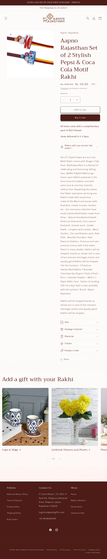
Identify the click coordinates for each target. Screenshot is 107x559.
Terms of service (79, 550)
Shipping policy (94, 550)
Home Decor (76, 507)
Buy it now (80, 117)
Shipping (64, 88)
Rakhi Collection (78, 500)
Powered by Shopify (36, 550)
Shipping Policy (14, 513)
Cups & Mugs (10, 449)
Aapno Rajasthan (22, 550)
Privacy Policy (13, 507)
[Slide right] (60, 459)
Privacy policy (65, 550)
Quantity (64, 93)
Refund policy (52, 550)
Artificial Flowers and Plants (69, 449)
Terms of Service (14, 500)
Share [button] (66, 359)
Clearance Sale (77, 513)
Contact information (93, 552)
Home (73, 494)
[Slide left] (47, 459)
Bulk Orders (12, 519)
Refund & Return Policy (17, 494)
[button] (6, 18)
